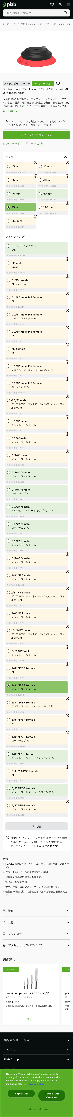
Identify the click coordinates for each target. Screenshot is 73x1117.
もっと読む (9, 110)
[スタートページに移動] (9, 4)
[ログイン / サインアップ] (60, 5)
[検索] (66, 13)
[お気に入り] (52, 5)
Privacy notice (36, 1084)
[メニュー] (68, 5)
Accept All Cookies (52, 1095)
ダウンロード (13, 143)
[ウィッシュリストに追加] (58, 83)
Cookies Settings (37, 1109)
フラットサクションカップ (58, 24)
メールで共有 (36, 143)
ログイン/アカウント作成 (36, 135)
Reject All (21, 1093)
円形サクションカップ (31, 24)
